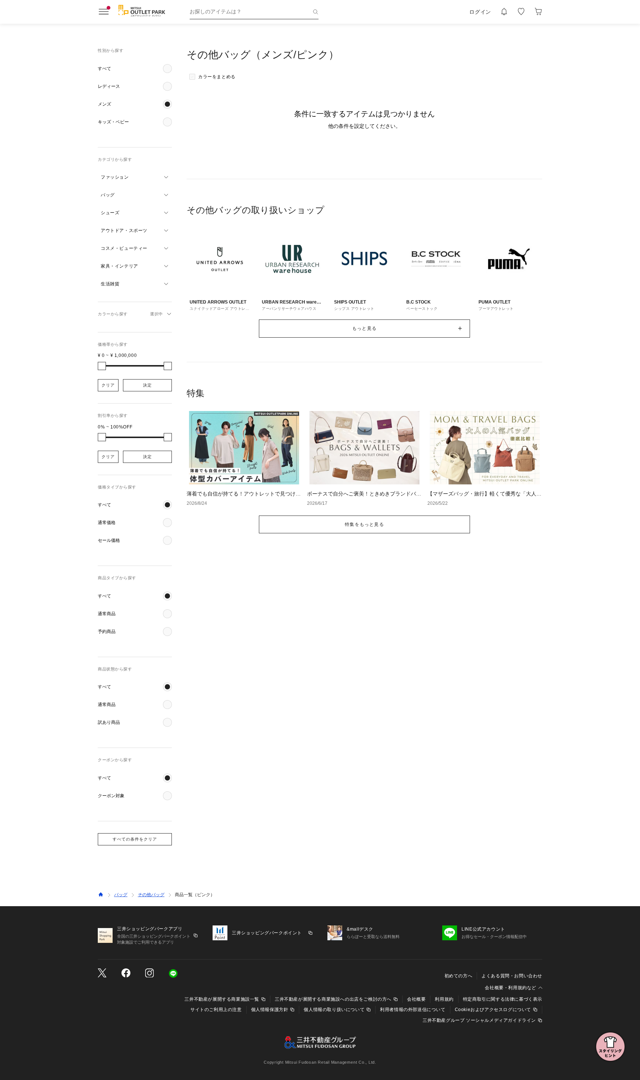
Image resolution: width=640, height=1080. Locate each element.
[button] (135, 68)
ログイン (480, 11)
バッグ (120, 894)
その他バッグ (151, 894)
